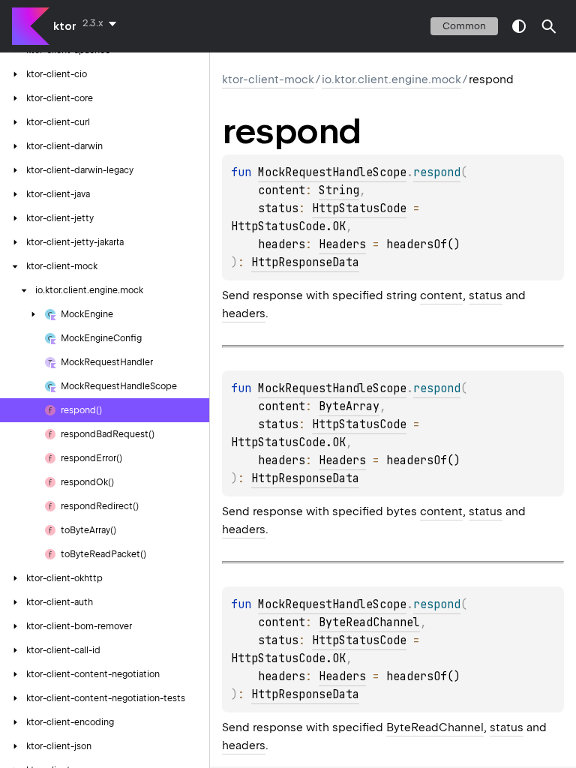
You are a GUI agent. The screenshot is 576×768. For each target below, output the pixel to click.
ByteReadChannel (369, 622)
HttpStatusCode (359, 208)
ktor (64, 26)
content (441, 295)
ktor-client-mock (268, 79)
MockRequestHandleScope (332, 172)
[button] (549, 26)
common (464, 26)
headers (244, 313)
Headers (342, 244)
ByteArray (349, 406)
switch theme (519, 26)
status (485, 295)
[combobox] (102, 23)
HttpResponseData (305, 262)
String (339, 190)
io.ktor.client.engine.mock (391, 79)
